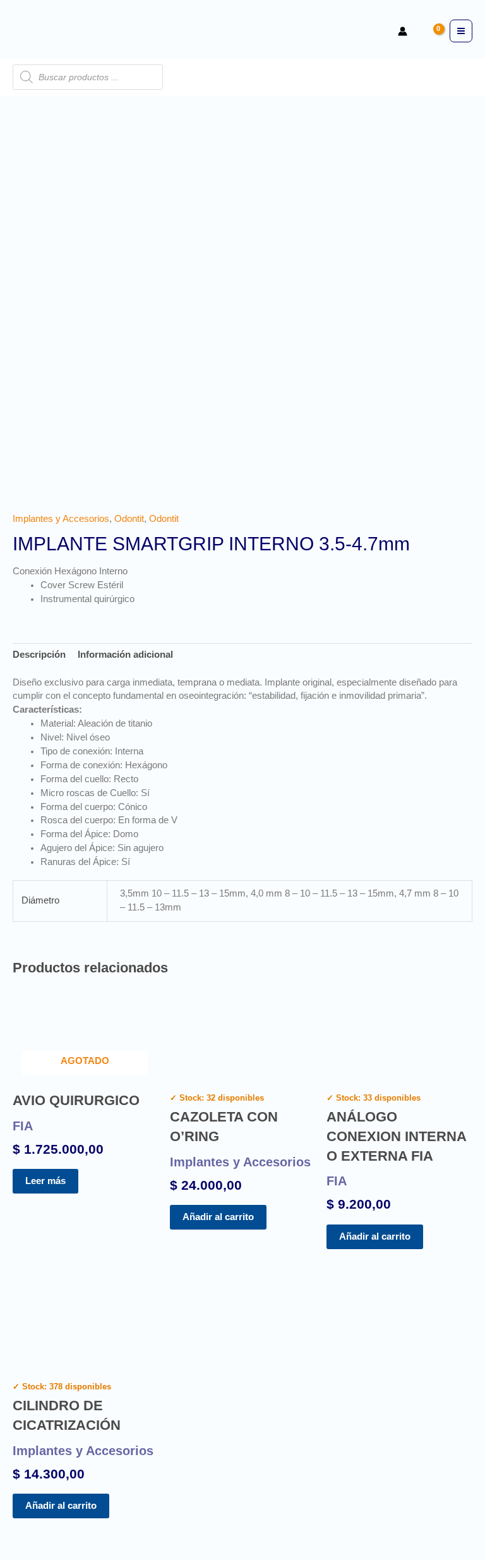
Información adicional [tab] (125, 655)
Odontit (129, 519)
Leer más (45, 1181)
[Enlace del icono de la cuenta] (402, 31)
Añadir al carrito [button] (218, 1217)
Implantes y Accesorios (61, 519)
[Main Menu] (461, 31)
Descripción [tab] (39, 655)
